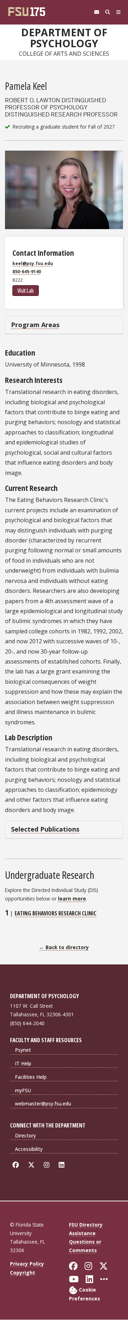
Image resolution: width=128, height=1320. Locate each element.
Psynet (23, 1049)
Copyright (22, 1272)
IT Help (23, 1063)
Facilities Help (31, 1076)
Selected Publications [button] (45, 829)
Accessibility (29, 1149)
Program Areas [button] (35, 324)
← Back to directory (64, 947)
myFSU (23, 1090)
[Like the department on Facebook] (16, 1165)
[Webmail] (96, 12)
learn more (72, 898)
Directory (25, 1135)
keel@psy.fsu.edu (32, 263)
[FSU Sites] (118, 12)
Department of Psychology (64, 38)
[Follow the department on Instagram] (48, 1165)
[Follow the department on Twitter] (32, 1165)
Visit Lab (25, 290)
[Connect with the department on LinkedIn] (63, 1165)
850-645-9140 (26, 272)
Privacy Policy (27, 1263)
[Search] (107, 12)
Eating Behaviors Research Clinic (55, 913)
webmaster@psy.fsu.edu (43, 1103)
